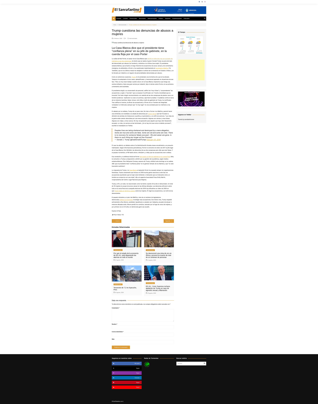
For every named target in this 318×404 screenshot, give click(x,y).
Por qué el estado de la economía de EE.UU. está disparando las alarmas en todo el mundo (126, 255)
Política (161, 18)
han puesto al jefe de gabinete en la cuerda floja (155, 156)
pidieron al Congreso (126, 199)
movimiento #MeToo (161, 68)
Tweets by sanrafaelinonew (186, 119)
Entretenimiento (177, 18)
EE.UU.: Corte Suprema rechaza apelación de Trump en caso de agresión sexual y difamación (158, 288)
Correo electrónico (117, 331)
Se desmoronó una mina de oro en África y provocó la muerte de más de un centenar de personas (158, 255)
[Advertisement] (191, 70)
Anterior (117, 221)
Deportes (167, 18)
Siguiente (167, 221)
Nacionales (142, 18)
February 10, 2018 (153, 140)
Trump (134, 77)
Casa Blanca (133, 170)
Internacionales (152, 18)
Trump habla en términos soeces (125, 191)
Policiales (186, 18)
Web (113, 339)
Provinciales (133, 18)
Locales (125, 18)
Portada (118, 18)
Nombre (114, 324)
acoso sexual (152, 114)
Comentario (115, 308)
